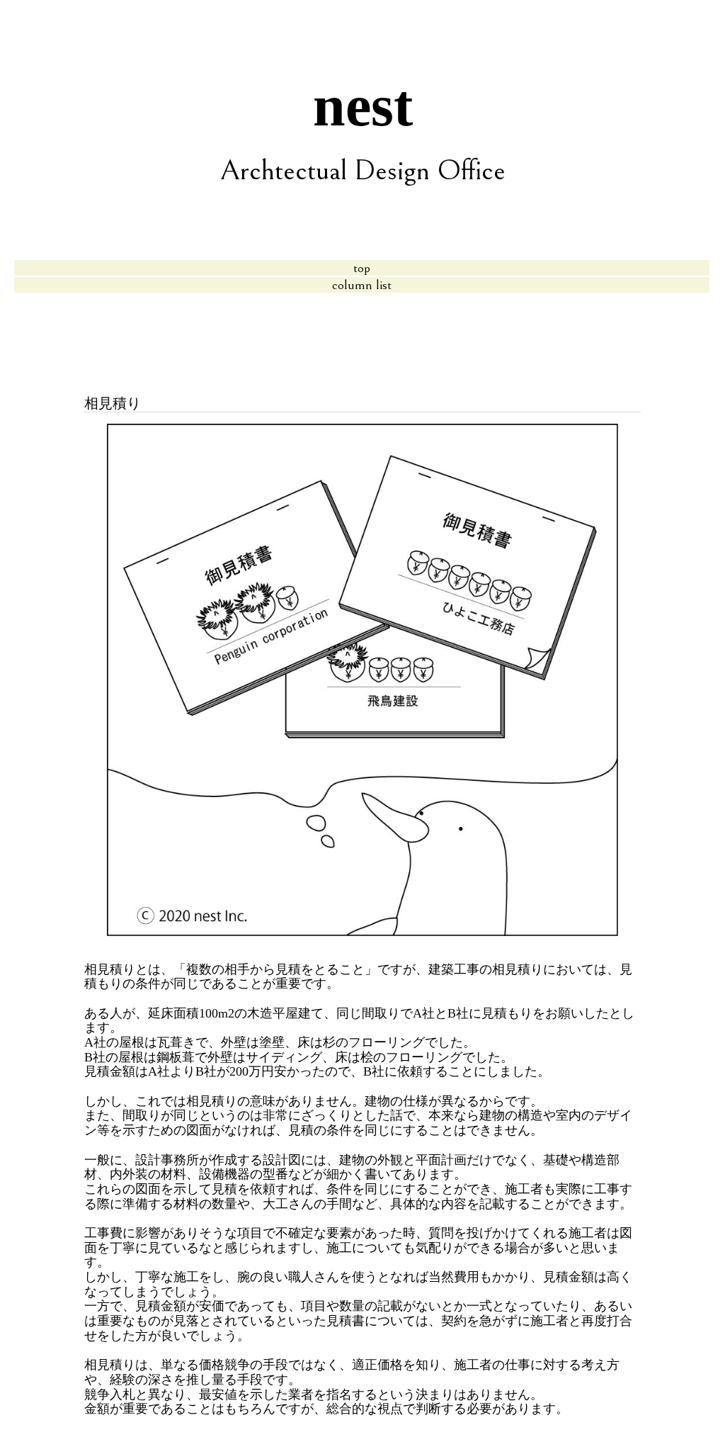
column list (362, 285)
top (361, 268)
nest (363, 106)
